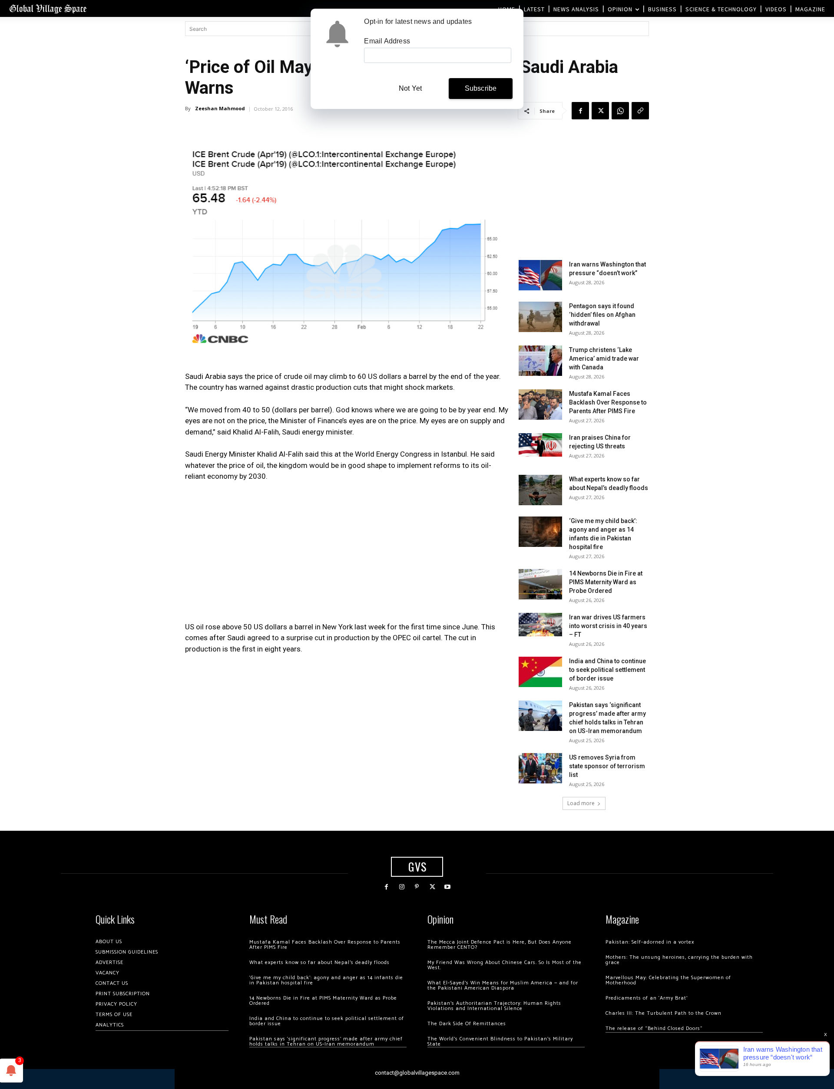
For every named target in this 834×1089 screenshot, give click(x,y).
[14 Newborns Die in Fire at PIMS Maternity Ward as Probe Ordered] (540, 584)
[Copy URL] (640, 110)
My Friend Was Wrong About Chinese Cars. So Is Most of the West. (504, 965)
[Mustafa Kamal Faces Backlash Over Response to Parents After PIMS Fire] (540, 404)
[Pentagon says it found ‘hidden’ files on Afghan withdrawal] (540, 317)
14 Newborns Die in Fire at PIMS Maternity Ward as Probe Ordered (605, 582)
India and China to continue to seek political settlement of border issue (607, 670)
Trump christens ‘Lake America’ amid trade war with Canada (604, 358)
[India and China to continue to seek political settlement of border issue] (540, 672)
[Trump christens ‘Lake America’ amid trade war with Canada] (540, 360)
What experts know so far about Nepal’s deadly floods (319, 962)
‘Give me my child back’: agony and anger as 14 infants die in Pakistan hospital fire (326, 980)
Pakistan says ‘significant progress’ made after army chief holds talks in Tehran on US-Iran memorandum (326, 1041)
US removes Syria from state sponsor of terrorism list (607, 766)
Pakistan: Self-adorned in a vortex (650, 942)
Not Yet (410, 88)
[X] (600, 110)
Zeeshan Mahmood (220, 108)
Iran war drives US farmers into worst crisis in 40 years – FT (608, 626)
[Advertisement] (347, 554)
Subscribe (481, 88)
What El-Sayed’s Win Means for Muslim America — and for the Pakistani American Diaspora (502, 985)
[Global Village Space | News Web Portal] (47, 8)
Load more (581, 803)
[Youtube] (447, 887)
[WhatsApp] (620, 110)
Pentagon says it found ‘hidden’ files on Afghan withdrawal (602, 315)
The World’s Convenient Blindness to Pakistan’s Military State (500, 1041)
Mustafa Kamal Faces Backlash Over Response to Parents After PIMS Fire (608, 402)
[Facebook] (580, 110)
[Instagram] (401, 887)
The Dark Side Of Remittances (466, 1024)
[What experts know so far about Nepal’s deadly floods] (540, 490)
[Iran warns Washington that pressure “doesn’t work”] (540, 275)
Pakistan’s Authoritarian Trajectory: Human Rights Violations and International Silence (494, 1006)
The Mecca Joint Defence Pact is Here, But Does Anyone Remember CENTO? (499, 944)
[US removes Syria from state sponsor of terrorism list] (540, 768)
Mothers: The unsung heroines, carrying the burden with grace (679, 960)
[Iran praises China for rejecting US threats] (540, 444)
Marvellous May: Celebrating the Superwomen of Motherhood (668, 980)
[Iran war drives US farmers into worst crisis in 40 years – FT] (540, 624)
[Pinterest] (416, 887)
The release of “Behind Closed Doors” (654, 1028)
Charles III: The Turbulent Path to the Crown (663, 1013)
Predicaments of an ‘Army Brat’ (647, 998)
